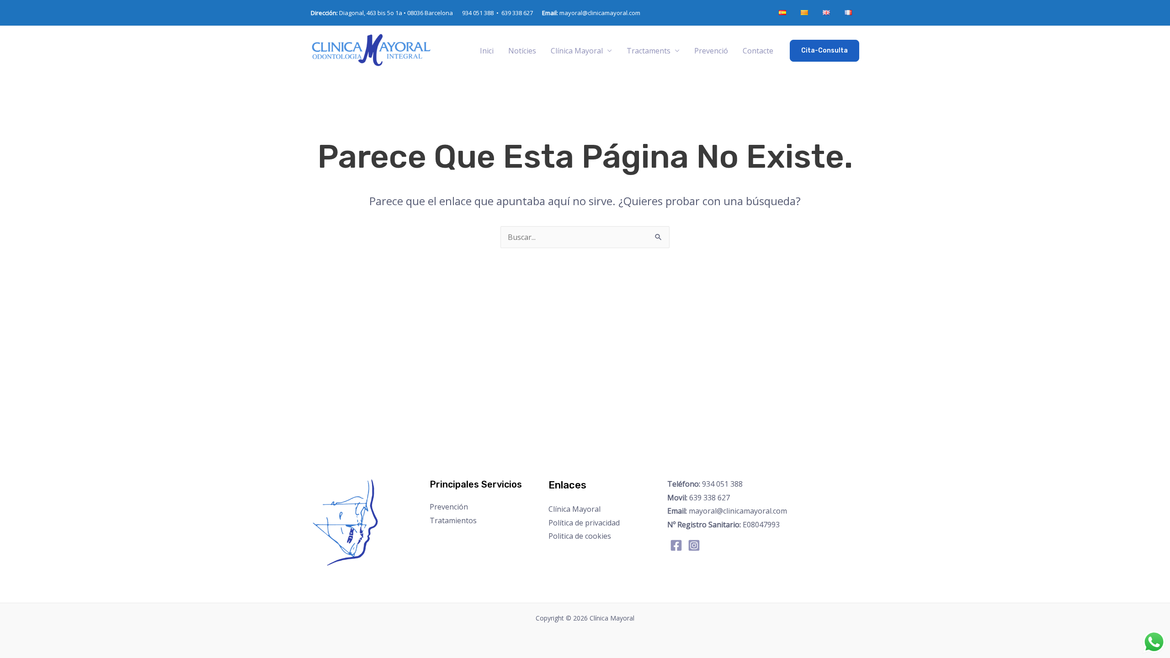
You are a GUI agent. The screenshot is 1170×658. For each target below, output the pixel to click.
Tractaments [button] (648, 51)
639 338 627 (517, 13)
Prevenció (711, 51)
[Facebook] (676, 545)
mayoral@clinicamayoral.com (591, 13)
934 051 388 (705, 484)
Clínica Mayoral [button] (577, 51)
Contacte (758, 51)
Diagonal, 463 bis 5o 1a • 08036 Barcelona (382, 13)
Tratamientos (453, 520)
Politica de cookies (579, 536)
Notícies (522, 51)
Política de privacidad (584, 523)
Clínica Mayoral (574, 509)
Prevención (449, 507)
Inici (487, 51)
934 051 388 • (481, 13)
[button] (824, 51)
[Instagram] (694, 545)
